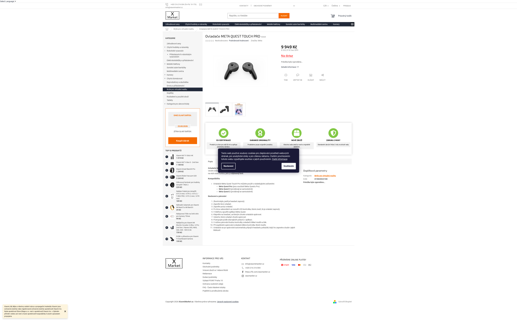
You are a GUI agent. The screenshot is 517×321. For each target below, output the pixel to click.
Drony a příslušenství (175, 86)
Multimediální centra (175, 71)
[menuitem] (172, 24)
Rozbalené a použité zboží (178, 97)
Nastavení (228, 166)
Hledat (284, 15)
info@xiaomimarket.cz (254, 264)
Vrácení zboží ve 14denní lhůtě (215, 270)
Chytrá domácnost (174, 78)
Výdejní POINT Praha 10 (213, 280)
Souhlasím (289, 166)
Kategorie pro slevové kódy (178, 104)
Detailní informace (288, 67)
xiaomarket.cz (251, 276)
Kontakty (244, 6)
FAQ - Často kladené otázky (214, 287)
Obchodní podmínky (263, 6)
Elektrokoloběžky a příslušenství (180, 60)
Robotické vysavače (175, 51)
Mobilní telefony (173, 64)
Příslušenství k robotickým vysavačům (180, 55)
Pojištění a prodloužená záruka (215, 291)
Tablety (170, 100)
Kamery (170, 75)
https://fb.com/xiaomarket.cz (257, 272)
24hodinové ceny (174, 44)
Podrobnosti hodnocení (239, 41)
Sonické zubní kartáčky (176, 67)
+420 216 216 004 (252, 268)
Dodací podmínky (210, 277)
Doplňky (170, 93)
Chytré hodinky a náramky (178, 47)
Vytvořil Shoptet (345, 302)
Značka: (256, 41)
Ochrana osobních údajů (213, 284)
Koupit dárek (182, 140)
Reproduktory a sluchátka (177, 82)
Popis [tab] (210, 161)
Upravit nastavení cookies (228, 302)
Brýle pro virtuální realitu (177, 89)
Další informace (279, 159)
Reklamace (207, 274)
